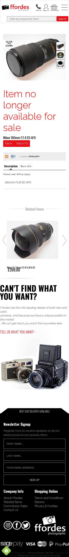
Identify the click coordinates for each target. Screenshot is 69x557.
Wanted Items (13, 502)
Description (11, 166)
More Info (26, 166)
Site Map (50, 553)
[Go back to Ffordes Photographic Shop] (15, 8)
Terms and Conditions (48, 498)
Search (62, 19)
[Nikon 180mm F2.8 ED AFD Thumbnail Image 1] (60, 55)
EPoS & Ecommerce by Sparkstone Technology (39, 555)
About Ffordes (13, 498)
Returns (39, 502)
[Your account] (38, 6)
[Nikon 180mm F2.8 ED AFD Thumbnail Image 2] (60, 63)
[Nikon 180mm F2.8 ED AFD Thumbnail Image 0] (34, 57)
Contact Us (11, 510)
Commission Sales (16, 506)
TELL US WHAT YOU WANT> (17, 331)
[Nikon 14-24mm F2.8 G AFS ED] (32, 243)
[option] (34, 57)
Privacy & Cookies (46, 506)
